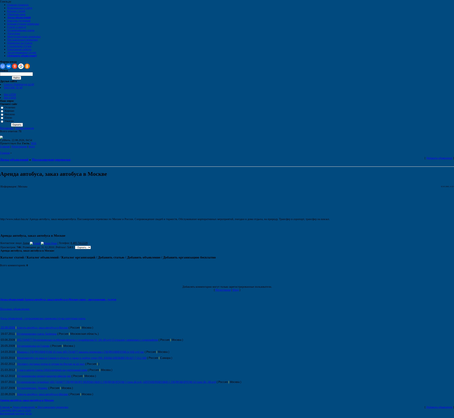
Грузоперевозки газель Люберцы (37, 333)
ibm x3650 (10, 97)
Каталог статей (16, 11)
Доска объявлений (14, 159)
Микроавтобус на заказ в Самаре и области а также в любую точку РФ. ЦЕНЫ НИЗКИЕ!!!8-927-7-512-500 (81, 357)
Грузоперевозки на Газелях (33, 345)
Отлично (9, 107)
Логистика (13, 33)
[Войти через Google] (21, 66)
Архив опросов (24, 128)
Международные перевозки (24, 36)
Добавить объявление (439, 158)
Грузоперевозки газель (20, 30)
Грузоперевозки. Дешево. (32, 387)
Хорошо (9, 110)
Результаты (6, 128)
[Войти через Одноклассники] (27, 66)
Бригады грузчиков (19, 20)
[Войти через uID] (2, 66)
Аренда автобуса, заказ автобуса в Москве (43, 327)
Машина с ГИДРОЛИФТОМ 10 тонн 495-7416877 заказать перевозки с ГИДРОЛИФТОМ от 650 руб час (80, 351)
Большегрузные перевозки (23, 23)
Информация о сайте (19, 7)
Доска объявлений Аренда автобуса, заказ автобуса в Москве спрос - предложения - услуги (58, 299)
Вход (32, 146)
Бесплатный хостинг (12, 413)
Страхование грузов (19, 46)
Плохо (8, 117)
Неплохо (9, 114)
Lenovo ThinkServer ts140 (19, 84)
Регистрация (19, 146)
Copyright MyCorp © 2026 (15, 410)
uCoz (29, 413)
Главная (5, 146)
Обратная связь (16, 14)
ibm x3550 (10, 94)
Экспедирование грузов (21, 52)
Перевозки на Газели (19, 42)
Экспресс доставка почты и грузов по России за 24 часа (51, 363)
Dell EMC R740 (13, 87)
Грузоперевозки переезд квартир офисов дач (44, 375)
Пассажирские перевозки (22, 39)
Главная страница (18, 4)
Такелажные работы (19, 49)
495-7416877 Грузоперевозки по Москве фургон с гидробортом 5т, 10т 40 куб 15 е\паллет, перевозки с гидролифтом (87, 339)
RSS (33, 143)
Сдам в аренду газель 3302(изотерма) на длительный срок (52, 369)
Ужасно (9, 121)
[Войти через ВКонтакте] (8, 66)
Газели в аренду (16, 27)
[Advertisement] (64, 203)
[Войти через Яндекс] (14, 66)
